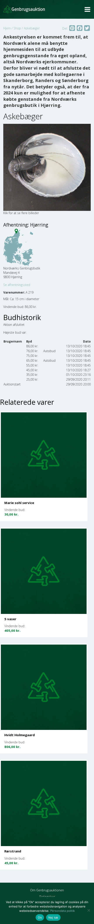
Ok (40, 917)
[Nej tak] (88, 910)
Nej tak (53, 917)
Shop (17, 28)
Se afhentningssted (16, 285)
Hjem (7, 28)
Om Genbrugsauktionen (47, 890)
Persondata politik (62, 910)
